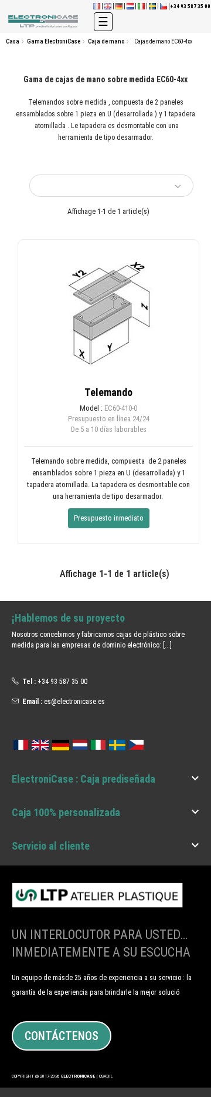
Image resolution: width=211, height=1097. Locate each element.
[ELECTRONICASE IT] (141, 6)
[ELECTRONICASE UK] (108, 6)
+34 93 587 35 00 (62, 681)
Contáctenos (61, 1036)
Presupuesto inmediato (109, 518)
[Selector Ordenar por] (111, 186)
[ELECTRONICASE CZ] (136, 743)
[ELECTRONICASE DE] (119, 6)
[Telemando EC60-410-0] (108, 312)
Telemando (108, 392)
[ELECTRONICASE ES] (44, 22)
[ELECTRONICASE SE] (152, 6)
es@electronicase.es (74, 701)
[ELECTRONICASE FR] (96, 6)
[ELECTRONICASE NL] (130, 6)
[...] (167, 645)
